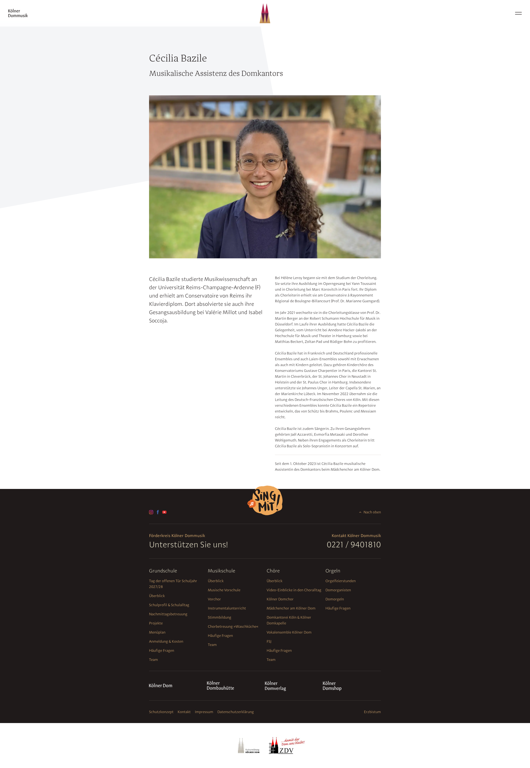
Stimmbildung (219, 617)
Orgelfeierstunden (340, 581)
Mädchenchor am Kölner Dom (291, 608)
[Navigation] (518, 13)
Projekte (156, 623)
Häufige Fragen (161, 650)
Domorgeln (334, 599)
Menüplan (157, 632)
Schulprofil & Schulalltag (169, 605)
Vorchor (214, 599)
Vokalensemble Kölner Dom (289, 632)
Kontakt (184, 712)
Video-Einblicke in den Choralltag (294, 590)
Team (153, 659)
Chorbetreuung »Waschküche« (233, 626)
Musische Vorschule (224, 590)
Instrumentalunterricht (227, 608)
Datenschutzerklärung (235, 712)
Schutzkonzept (161, 712)
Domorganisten (338, 590)
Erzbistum (372, 712)
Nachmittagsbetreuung (168, 614)
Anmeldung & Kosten (166, 641)
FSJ (269, 641)
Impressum (204, 712)
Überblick (157, 596)
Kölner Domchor (280, 599)
